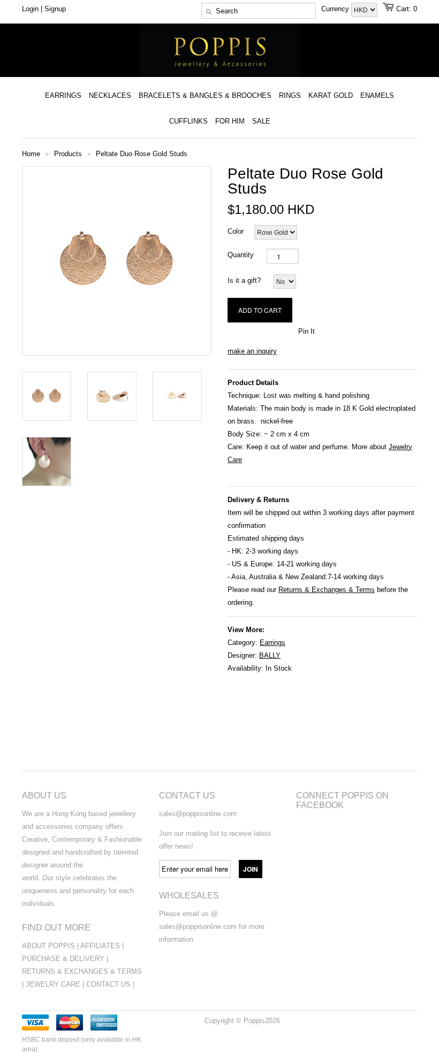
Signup (55, 9)
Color (236, 231)
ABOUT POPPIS (48, 946)
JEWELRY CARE (54, 984)
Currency (336, 9)
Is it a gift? (244, 280)
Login (30, 9)
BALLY (270, 655)
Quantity (241, 255)
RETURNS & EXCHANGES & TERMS (82, 971)
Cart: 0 (406, 9)
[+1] (284, 330)
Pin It (306, 331)
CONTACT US (109, 984)
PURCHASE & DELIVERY (63, 959)
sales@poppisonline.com (198, 814)
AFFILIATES (100, 946)
